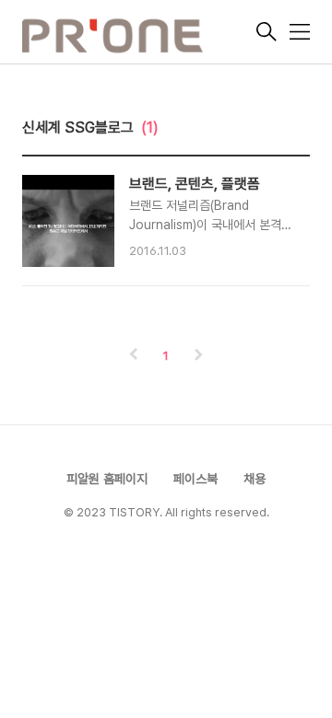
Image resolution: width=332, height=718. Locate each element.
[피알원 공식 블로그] (137, 34)
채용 (254, 478)
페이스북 (195, 478)
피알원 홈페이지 (107, 478)
